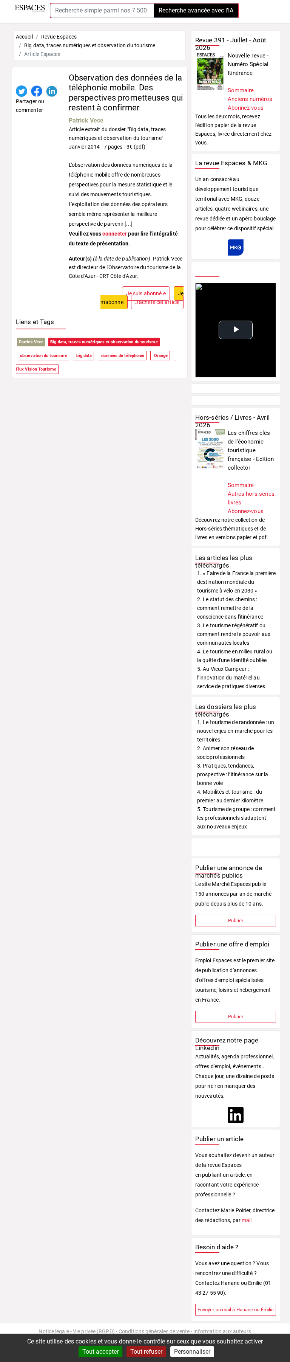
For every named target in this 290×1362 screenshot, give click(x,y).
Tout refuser (146, 1351)
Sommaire (241, 90)
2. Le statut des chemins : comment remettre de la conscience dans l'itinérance (230, 608)
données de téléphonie (122, 355)
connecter (114, 234)
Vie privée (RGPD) (94, 1331)
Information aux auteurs (222, 1331)
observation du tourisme (43, 355)
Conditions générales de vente (154, 1331)
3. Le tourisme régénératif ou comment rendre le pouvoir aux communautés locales (233, 634)
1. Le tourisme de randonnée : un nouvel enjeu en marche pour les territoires (235, 731)
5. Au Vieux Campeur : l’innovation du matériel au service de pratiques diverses (231, 677)
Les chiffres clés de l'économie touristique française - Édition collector (251, 450)
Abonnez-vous (246, 107)
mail (246, 1220)
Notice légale (54, 1331)
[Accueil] (30, 8)
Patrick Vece (86, 120)
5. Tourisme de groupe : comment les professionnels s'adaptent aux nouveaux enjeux (236, 818)
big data (83, 355)
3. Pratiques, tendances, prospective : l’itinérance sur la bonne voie (232, 774)
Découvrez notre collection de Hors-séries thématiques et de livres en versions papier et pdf (231, 528)
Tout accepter (100, 1351)
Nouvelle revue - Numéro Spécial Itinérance (248, 64)
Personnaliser (192, 1351)
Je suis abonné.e (146, 293)
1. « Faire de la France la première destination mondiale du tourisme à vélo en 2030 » (236, 582)
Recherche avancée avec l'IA (196, 10)
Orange (160, 355)
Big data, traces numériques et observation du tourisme (103, 342)
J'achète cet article (157, 302)
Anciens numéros (250, 99)
